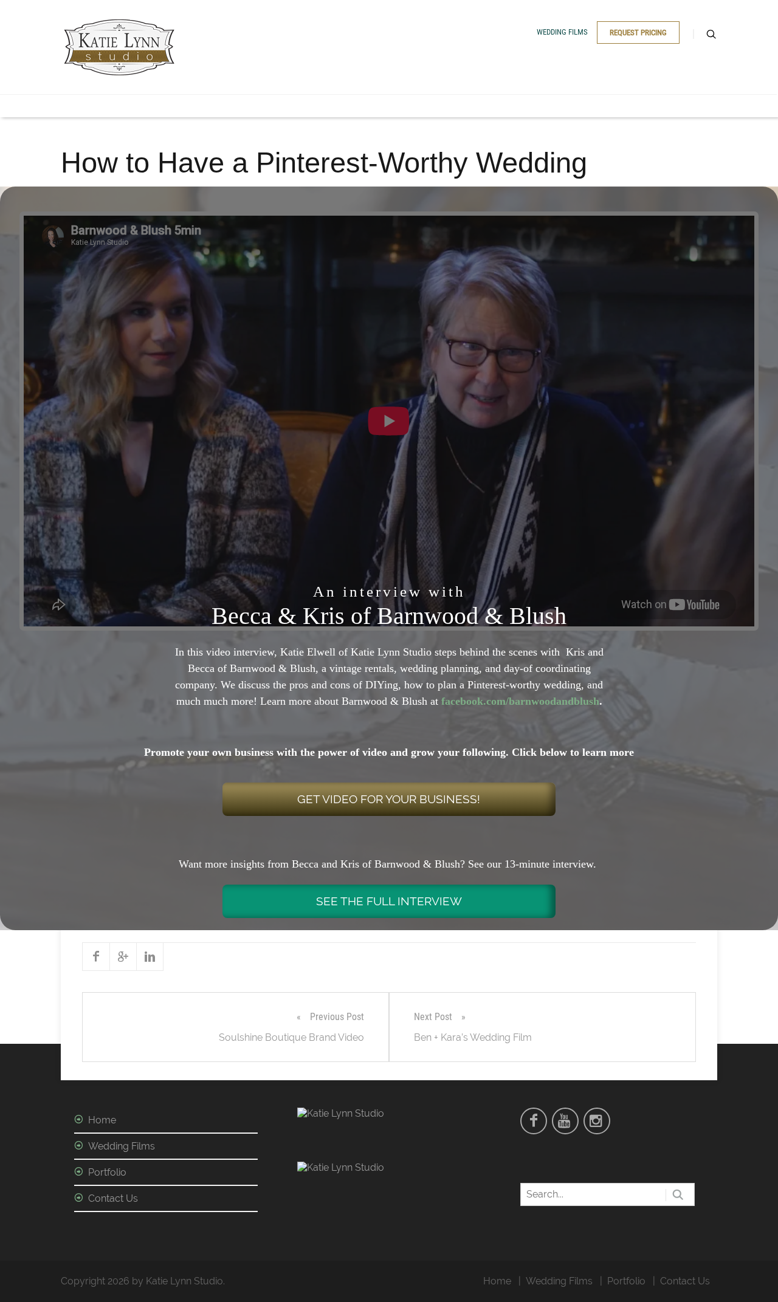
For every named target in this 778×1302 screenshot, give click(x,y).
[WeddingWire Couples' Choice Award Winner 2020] (340, 1113)
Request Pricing (638, 32)
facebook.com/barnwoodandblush (520, 701)
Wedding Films (562, 31)
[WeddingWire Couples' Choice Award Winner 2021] (340, 1167)
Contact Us (113, 1198)
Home (102, 1120)
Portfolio (107, 1172)
